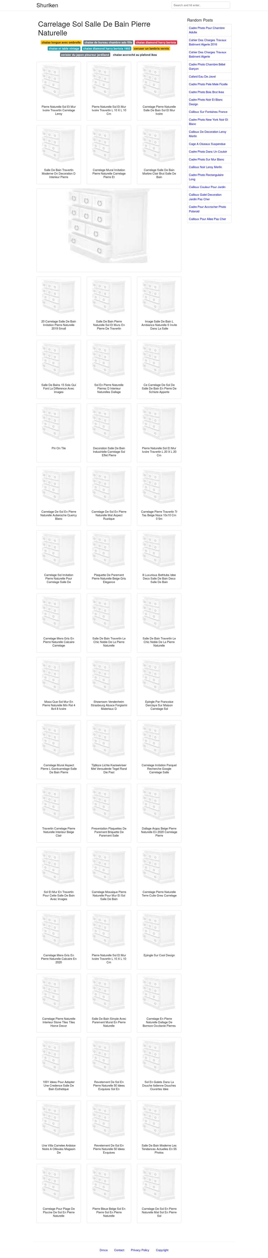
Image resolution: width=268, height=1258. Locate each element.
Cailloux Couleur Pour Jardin (207, 187)
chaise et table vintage (64, 48)
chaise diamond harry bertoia (156, 42)
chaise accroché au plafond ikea (135, 55)
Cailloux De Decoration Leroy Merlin (207, 134)
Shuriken (47, 5)
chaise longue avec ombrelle (61, 42)
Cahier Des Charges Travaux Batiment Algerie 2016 (207, 42)
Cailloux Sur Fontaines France (208, 112)
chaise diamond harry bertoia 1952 (106, 48)
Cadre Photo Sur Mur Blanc (206, 159)
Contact (119, 1250)
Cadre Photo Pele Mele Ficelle (208, 84)
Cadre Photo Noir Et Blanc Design (206, 101)
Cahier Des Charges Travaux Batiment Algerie (207, 54)
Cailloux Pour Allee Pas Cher (207, 219)
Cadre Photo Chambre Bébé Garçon (207, 66)
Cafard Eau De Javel (202, 76)
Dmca (104, 1250)
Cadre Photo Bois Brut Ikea (206, 92)
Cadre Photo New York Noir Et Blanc (208, 121)
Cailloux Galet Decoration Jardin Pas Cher (205, 196)
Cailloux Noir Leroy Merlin (205, 167)
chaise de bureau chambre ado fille (108, 42)
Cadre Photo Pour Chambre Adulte (207, 30)
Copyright (162, 1250)
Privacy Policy (140, 1250)
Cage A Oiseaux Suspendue (207, 144)
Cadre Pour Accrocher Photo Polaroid (207, 209)
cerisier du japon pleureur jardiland (85, 55)
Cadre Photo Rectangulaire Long (206, 177)
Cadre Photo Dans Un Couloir (208, 151)
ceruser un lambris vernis (151, 48)
